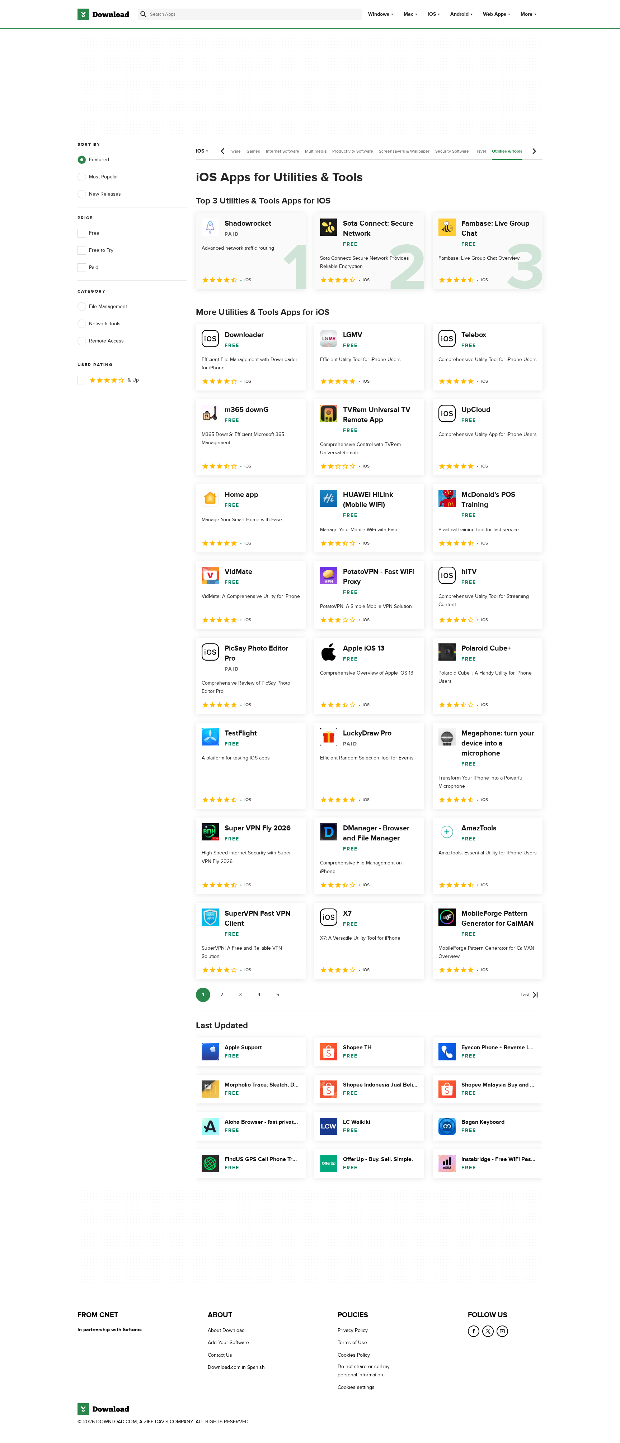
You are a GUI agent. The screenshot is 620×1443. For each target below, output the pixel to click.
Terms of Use (352, 1342)
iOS (432, 14)
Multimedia (316, 151)
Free (94, 233)
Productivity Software (352, 151)
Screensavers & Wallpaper (404, 151)
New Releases (105, 194)
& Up (133, 380)
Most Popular (103, 177)
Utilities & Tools (507, 151)
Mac (408, 14)
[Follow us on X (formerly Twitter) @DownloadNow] (488, 1331)
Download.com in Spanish (236, 1367)
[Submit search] (143, 14)
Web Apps (494, 14)
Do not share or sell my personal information (364, 1370)
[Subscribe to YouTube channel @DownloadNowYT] (502, 1331)
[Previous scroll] (222, 151)
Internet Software (282, 151)
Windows (378, 14)
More (526, 14)
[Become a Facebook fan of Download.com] (473, 1331)
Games (253, 151)
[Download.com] (103, 14)
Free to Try (101, 250)
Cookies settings (356, 1387)
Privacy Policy (353, 1330)
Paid (93, 267)
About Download (226, 1330)
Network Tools (105, 324)
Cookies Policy (354, 1355)
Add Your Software (228, 1342)
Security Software (452, 151)
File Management (108, 306)
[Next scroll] (533, 151)
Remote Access (106, 341)
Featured (99, 160)
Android (459, 14)
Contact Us (220, 1355)
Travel (480, 151)
